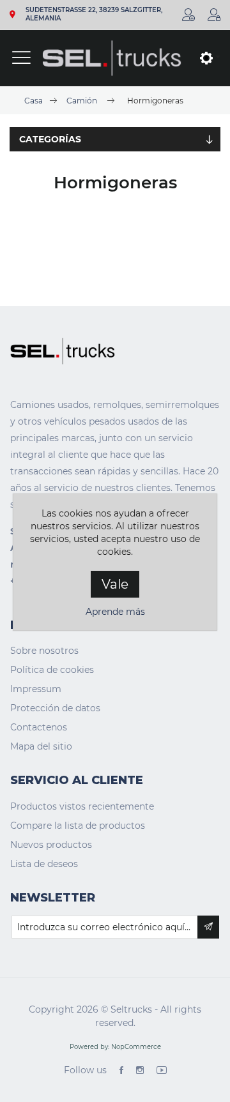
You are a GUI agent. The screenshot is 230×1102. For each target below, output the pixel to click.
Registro (188, 14)
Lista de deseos (44, 864)
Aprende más (115, 611)
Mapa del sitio (41, 746)
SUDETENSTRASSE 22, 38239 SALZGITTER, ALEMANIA (94, 14)
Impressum (35, 689)
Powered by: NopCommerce (115, 1047)
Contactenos (38, 727)
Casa (33, 100)
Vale (115, 584)
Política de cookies (52, 670)
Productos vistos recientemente (82, 806)
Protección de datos (55, 708)
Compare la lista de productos (77, 825)
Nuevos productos (51, 844)
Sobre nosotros (44, 650)
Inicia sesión (214, 14)
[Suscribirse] (208, 927)
